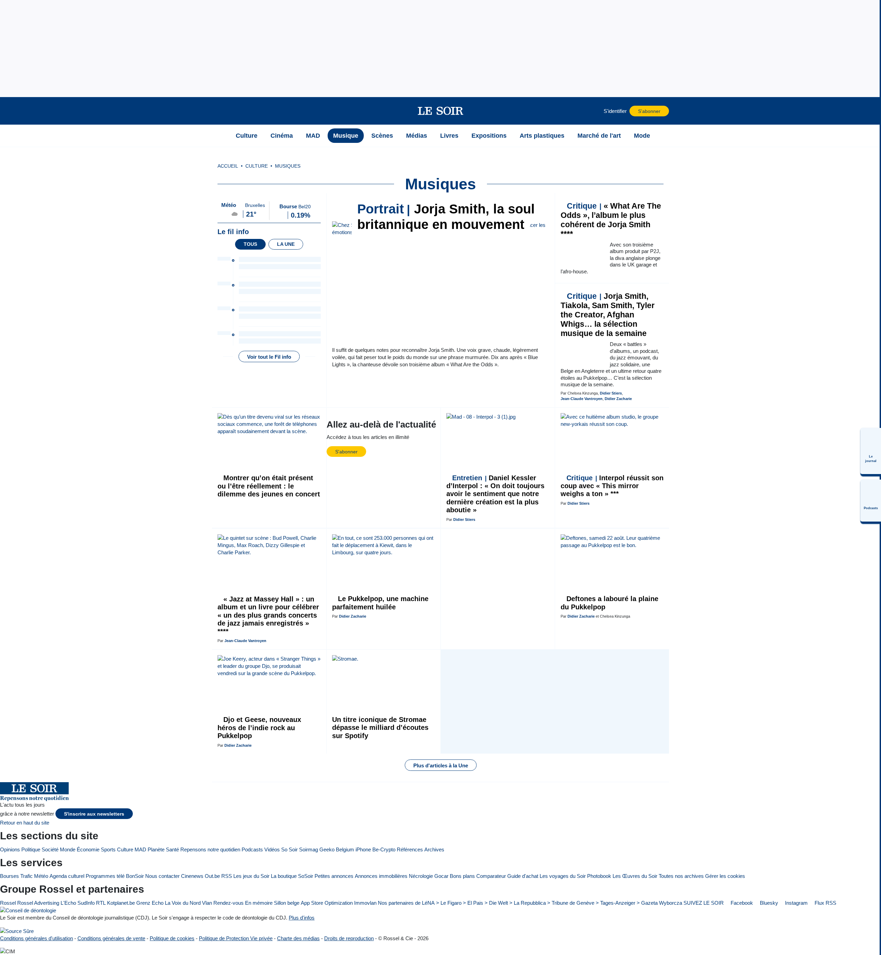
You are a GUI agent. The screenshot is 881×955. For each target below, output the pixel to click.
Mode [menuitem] (642, 135)
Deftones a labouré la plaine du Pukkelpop (609, 602)
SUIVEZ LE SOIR (703, 903)
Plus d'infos (302, 918)
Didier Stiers (611, 393)
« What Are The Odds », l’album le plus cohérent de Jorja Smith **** (611, 220)
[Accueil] (220, 135)
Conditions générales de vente (111, 938)
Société (50, 849)
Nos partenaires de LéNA (406, 903)
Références (410, 849)
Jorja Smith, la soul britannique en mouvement (446, 217)
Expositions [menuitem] (489, 135)
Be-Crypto (383, 849)
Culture (125, 849)
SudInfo (86, 903)
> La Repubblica (527, 903)
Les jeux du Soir (251, 876)
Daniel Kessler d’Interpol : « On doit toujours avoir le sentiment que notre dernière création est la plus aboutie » (495, 494)
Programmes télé (105, 876)
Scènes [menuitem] (382, 135)
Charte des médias (298, 938)
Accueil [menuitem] (227, 166)
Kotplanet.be (121, 903)
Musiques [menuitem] (287, 166)
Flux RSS (824, 903)
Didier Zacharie (618, 399)
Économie (88, 849)
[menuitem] (870, 451)
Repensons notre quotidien (210, 849)
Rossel (8, 903)
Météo (41, 876)
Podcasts (252, 849)
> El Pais (473, 903)
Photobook (599, 876)
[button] (220, 111)
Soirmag (308, 849)
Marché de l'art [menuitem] (599, 135)
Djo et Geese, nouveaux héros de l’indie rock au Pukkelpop (259, 727)
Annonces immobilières (381, 876)
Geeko (327, 849)
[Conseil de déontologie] (28, 910)
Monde (67, 849)
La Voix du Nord (183, 903)
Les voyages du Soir (563, 876)
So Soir (289, 849)
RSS (226, 876)
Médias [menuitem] (416, 135)
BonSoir (135, 876)
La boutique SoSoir (292, 876)
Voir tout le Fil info (269, 357)
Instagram (796, 903)
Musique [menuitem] (345, 135)
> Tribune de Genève (570, 903)
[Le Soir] (441, 111)
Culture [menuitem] (246, 135)
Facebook (741, 903)
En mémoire (259, 903)
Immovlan (365, 903)
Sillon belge (286, 903)
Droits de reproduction (349, 938)
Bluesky (768, 903)
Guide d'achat (522, 876)
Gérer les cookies (725, 876)
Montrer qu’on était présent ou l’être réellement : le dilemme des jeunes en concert (268, 486)
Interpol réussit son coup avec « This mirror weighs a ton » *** (612, 486)
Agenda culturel (67, 876)
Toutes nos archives (681, 876)
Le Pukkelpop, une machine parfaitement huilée (380, 602)
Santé (172, 849)
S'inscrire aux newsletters (94, 814)
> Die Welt (496, 903)
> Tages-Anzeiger (615, 903)
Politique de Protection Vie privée (236, 938)
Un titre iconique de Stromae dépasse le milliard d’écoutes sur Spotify (380, 727)
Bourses (9, 876)
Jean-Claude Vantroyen (582, 399)
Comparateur (491, 876)
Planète (156, 849)
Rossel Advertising (38, 903)
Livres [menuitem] (449, 135)
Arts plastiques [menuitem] (542, 135)
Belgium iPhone (353, 849)
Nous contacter (162, 876)
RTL (101, 903)
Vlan (207, 903)
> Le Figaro (448, 903)
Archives (434, 849)
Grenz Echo (149, 903)
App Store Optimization (327, 903)
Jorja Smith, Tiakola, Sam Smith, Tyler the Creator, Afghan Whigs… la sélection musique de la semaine (608, 315)
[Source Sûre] (17, 931)
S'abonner (649, 111)
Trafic (26, 876)
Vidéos (272, 849)
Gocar (441, 876)
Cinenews (192, 876)
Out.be (212, 876)
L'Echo (68, 903)
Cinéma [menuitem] (281, 135)
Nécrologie (421, 876)
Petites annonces (334, 876)
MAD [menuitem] (313, 135)
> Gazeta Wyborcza (659, 903)
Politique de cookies (172, 938)
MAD (140, 849)
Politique (30, 849)
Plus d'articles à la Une (440, 765)
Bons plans (462, 876)
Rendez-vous (228, 903)
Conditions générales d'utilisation (36, 938)
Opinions (10, 849)
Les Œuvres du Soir (635, 876)
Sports (108, 849)
